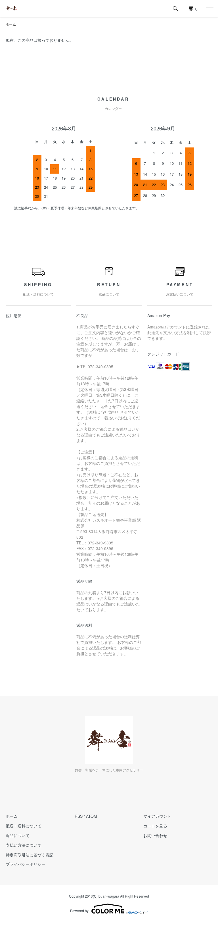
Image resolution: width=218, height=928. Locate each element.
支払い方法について (23, 845)
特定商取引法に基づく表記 (29, 855)
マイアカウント (157, 816)
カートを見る (155, 826)
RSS (79, 816)
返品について (18, 835)
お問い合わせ (155, 835)
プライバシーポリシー (25, 864)
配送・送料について (23, 826)
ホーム (11, 24)
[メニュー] (209, 8)
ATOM (91, 816)
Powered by (79, 910)
